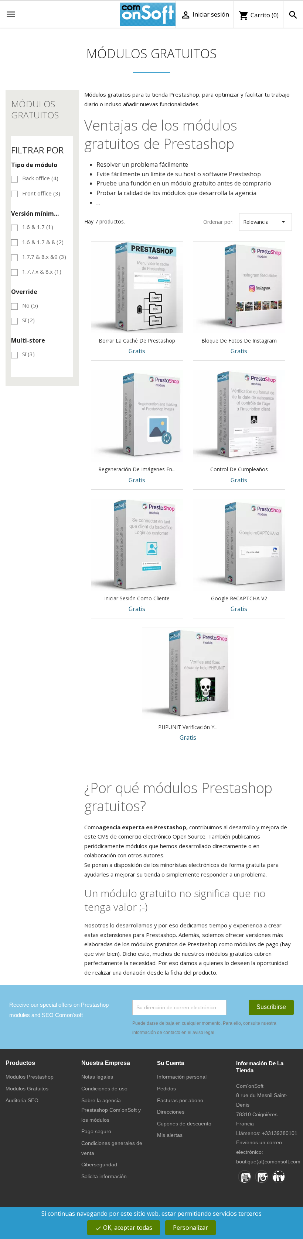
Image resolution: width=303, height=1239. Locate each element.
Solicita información (104, 1176)
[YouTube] (244, 1176)
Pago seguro (96, 1131)
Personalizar (190, 1228)
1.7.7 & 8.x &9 (44, 256)
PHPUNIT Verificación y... (188, 726)
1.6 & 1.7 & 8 (43, 242)
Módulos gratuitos (35, 109)
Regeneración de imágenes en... (137, 469)
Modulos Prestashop (30, 1077)
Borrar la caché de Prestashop (137, 340)
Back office (40, 178)
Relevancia (265, 221)
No (30, 305)
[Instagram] (261, 1176)
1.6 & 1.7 (37, 226)
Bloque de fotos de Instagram (239, 340)
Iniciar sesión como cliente (137, 598)
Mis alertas (170, 1135)
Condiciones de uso (104, 1089)
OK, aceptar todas (123, 1228)
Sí (28, 320)
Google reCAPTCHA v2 (239, 598)
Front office (41, 193)
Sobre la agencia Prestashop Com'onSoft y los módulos (111, 1110)
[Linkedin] (278, 1176)
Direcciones (170, 1112)
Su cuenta (170, 1063)
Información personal (182, 1077)
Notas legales (97, 1077)
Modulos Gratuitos (27, 1089)
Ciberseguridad (99, 1164)
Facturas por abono (180, 1100)
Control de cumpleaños (239, 469)
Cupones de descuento (184, 1124)
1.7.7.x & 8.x (41, 271)
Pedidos (166, 1089)
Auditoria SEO (22, 1100)
